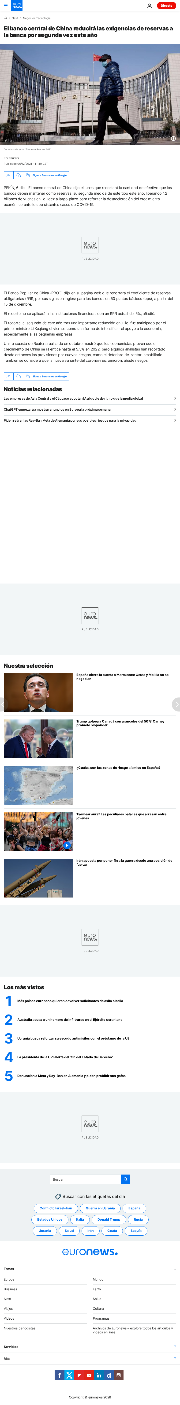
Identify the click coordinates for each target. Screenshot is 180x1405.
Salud (69, 1231)
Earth (97, 1289)
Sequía (136, 1231)
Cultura (98, 1308)
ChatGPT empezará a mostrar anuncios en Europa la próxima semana (57, 409)
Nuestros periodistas (19, 1328)
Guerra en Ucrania (100, 1208)
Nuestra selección (28, 665)
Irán (90, 1231)
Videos (9, 1318)
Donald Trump (109, 1219)
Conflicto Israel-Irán (56, 1208)
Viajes (8, 1308)
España (134, 1208)
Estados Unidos (50, 1219)
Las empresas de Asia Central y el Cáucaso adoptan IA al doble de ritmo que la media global (73, 398)
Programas (101, 1318)
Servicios (11, 1347)
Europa (9, 1279)
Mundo (98, 1279)
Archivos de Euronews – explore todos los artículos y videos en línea (133, 1330)
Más (7, 1359)
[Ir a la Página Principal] (16, 5)
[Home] (5, 18)
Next (15, 18)
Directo (166, 5)
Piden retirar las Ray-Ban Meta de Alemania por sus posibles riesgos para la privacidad (70, 420)
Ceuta (112, 1231)
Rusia (138, 1219)
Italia (80, 1219)
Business (10, 1289)
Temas (9, 1269)
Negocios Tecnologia (37, 18)
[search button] (125, 1179)
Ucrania (45, 1231)
